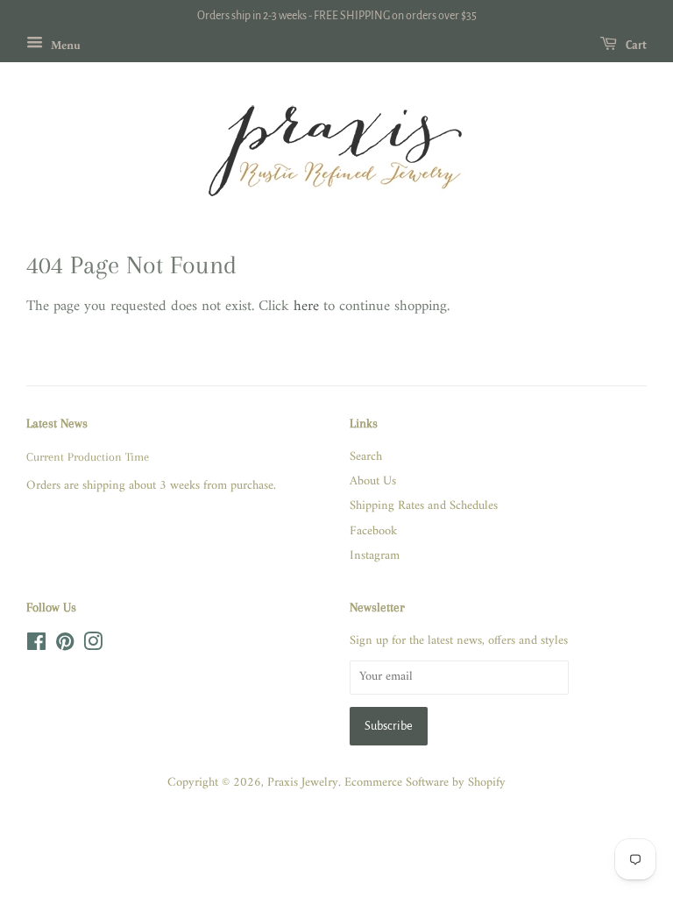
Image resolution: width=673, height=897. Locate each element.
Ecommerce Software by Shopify (425, 783)
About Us (373, 481)
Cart (635, 45)
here (306, 306)
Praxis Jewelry (302, 783)
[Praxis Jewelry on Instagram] (93, 646)
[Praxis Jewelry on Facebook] (36, 646)
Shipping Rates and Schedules (424, 506)
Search (366, 457)
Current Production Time (87, 456)
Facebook (373, 531)
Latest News (57, 423)
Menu (64, 45)
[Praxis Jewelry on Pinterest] (64, 646)
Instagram (375, 556)
